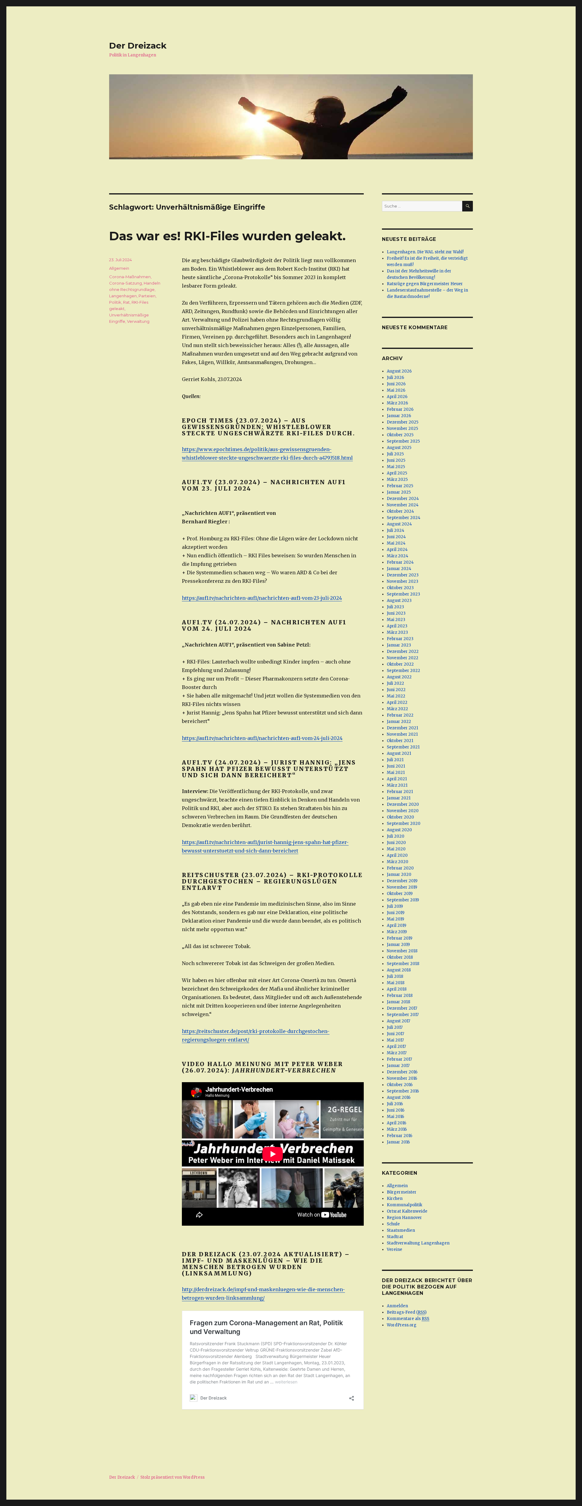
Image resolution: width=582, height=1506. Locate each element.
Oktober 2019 (400, 893)
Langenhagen (123, 295)
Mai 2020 (396, 849)
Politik (115, 302)
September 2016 (403, 1091)
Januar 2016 (398, 1142)
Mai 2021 (396, 772)
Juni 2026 (396, 384)
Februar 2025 (400, 485)
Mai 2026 (396, 390)
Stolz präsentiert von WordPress (172, 1477)
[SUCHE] (467, 206)
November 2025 (402, 428)
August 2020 (399, 829)
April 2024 (397, 549)
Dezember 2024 (403, 498)
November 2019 (402, 887)
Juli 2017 (395, 1027)
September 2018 (403, 963)
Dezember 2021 (402, 728)
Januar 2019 (398, 944)
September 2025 (403, 441)
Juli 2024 (395, 530)
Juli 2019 (395, 906)
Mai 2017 (395, 1040)
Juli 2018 (395, 976)
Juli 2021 (395, 759)
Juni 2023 (396, 613)
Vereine (394, 1249)
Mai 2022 (396, 696)
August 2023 (399, 600)
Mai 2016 (395, 1116)
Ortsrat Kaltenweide (407, 1211)
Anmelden (397, 1305)
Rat (126, 302)
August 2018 (399, 970)
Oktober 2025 (400, 434)
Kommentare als (408, 1318)
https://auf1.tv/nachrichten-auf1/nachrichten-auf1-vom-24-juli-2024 (262, 738)
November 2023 (402, 581)
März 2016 (397, 1129)
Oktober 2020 (400, 817)
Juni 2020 (396, 842)
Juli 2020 (395, 836)
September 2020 (403, 823)
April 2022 (397, 702)
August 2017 (398, 1021)
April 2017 (396, 1046)
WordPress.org (401, 1325)
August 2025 (399, 447)
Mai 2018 (395, 982)
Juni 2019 (395, 912)
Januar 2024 (399, 568)
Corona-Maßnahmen (130, 276)
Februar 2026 (400, 409)
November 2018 (402, 951)
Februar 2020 (400, 868)
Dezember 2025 (402, 422)
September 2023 (403, 594)
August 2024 (399, 524)
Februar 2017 (399, 1059)
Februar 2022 (400, 715)
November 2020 (403, 810)
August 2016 (398, 1097)
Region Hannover (404, 1217)
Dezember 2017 (402, 1008)
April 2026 (397, 396)
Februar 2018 (400, 995)
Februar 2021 (400, 791)
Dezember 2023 (403, 575)
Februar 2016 (399, 1135)
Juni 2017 (395, 1033)
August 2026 (399, 371)
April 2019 (396, 925)
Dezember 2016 (402, 1072)
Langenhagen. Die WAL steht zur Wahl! (425, 252)
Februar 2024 (400, 562)
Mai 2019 (395, 919)
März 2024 (397, 556)
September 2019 (403, 900)
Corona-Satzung (125, 283)
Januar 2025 (399, 492)
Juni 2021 (396, 766)
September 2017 (403, 1014)
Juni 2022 (396, 689)
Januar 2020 (399, 874)
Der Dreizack (137, 45)
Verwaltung (138, 321)
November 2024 (403, 505)
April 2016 (396, 1123)
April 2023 (397, 626)
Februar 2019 (399, 938)
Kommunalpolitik (404, 1204)
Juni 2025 (396, 460)
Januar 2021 (398, 798)
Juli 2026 (395, 377)
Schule (393, 1224)
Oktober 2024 (400, 511)
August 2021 (399, 753)
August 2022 (399, 677)
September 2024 (403, 517)
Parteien (147, 295)
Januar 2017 (398, 1065)
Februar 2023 (400, 638)
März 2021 (397, 785)
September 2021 (403, 747)
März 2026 (397, 403)
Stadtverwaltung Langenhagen (418, 1243)
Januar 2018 (398, 1002)
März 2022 (397, 708)
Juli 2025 (395, 454)
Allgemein (119, 268)
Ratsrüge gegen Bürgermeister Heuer (425, 283)
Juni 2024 (396, 536)
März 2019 (397, 931)
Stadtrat (395, 1236)
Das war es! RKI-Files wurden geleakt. (227, 235)
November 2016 (402, 1078)
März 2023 (397, 632)
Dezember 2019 (402, 880)
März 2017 (396, 1052)
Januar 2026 (399, 415)
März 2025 (397, 479)
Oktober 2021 (400, 740)
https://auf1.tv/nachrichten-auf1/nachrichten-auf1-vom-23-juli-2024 (262, 598)
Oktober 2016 (400, 1084)
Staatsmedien (401, 1230)
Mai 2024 (396, 543)
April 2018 (396, 989)
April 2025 (397, 473)
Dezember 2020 (403, 804)
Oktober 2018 (400, 957)
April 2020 (397, 855)
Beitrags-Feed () (406, 1312)
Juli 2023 (395, 606)
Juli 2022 (395, 683)
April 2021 (397, 779)
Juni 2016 (395, 1110)
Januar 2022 (399, 721)
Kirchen (395, 1198)
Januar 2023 (399, 645)
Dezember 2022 (403, 651)
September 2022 (403, 670)
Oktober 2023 (400, 587)
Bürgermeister (401, 1192)
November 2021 (402, 734)
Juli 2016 (395, 1103)
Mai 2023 (396, 619)
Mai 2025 (396, 466)
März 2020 (397, 861)
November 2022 (402, 657)
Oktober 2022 (400, 664)
